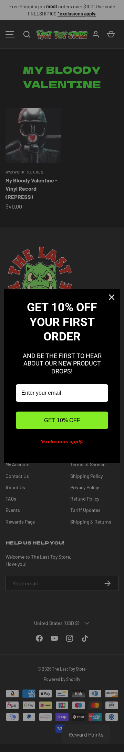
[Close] (111, 297)
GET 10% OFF (62, 420)
